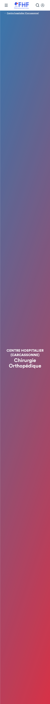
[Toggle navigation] (6, 5)
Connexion (44, 5)
